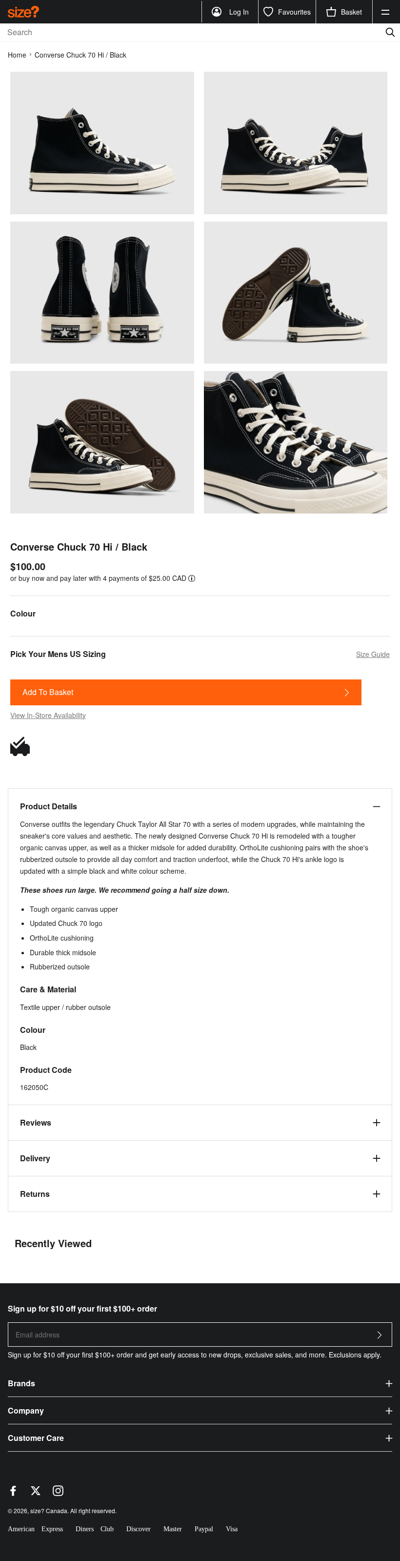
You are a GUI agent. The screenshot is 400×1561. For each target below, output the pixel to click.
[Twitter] (35, 1493)
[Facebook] (13, 1493)
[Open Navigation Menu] (385, 11)
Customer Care (36, 1437)
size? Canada (48, 1510)
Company (26, 1410)
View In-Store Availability (48, 715)
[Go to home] (23, 11)
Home (17, 55)
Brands (21, 1383)
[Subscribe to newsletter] (379, 1338)
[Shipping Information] (22, 746)
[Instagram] (58, 1493)
